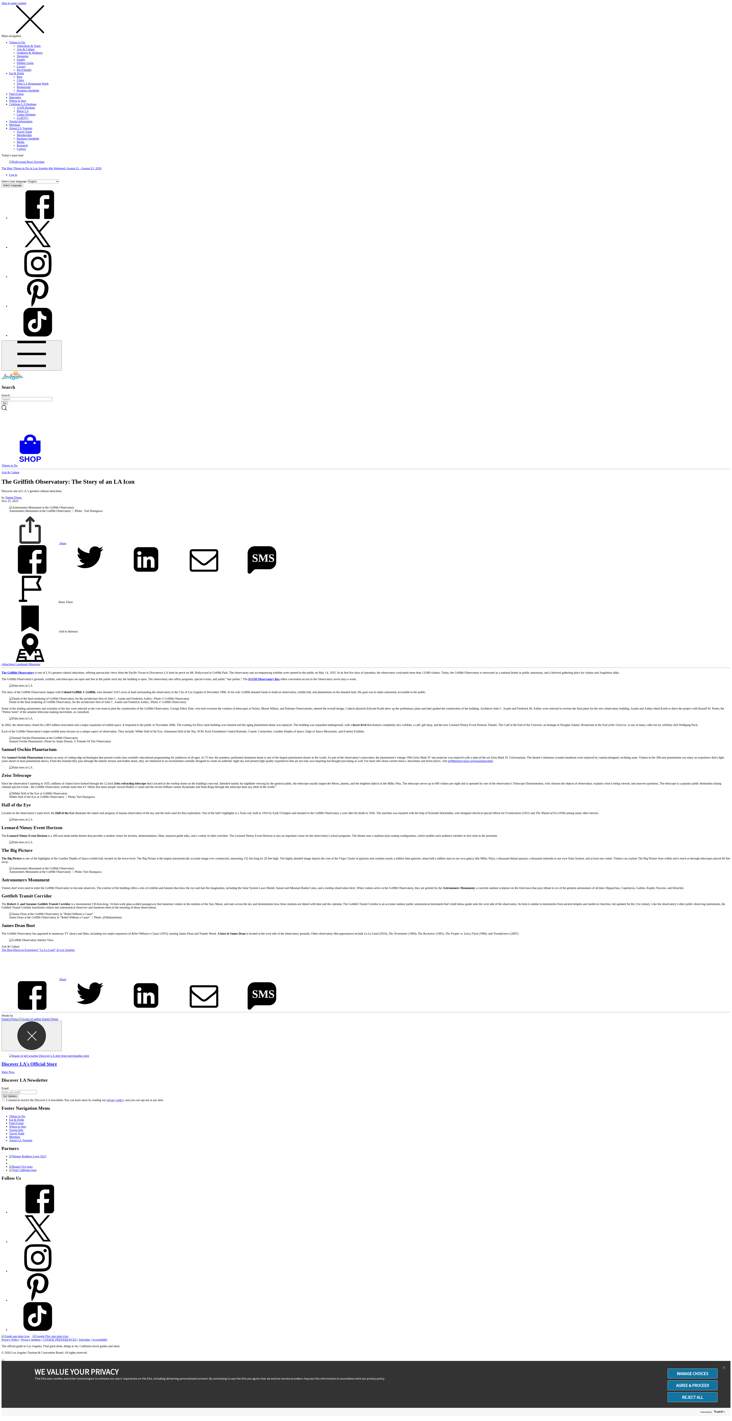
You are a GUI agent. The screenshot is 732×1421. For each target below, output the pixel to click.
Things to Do (17, 42)
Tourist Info (16, 1130)
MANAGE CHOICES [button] (692, 1373)
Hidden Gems (25, 63)
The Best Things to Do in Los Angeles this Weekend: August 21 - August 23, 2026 (51, 168)
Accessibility (100, 1339)
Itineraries (15, 97)
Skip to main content (14, 3)
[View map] (30, 660)
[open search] (366, 420)
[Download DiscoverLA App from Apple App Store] (16, 1336)
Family (21, 59)
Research (22, 145)
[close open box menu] (30, 32)
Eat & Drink (16, 73)
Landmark (22, 664)
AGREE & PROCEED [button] (692, 1385)
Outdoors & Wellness (30, 52)
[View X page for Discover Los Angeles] (37, 247)
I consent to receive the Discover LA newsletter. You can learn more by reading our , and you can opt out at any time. (85, 1100)
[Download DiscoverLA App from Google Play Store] (50, 1336)
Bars (19, 76)
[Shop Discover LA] (32, 462)
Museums (34, 664)
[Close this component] (32, 1036)
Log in (13, 174)
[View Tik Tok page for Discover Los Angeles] (37, 335)
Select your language (14, 181)
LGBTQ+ (23, 118)
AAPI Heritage (26, 107)
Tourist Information (20, 121)
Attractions (8, 664)
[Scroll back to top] (3, 1360)
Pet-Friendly (24, 70)
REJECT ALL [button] (692, 1397)
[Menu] (32, 355)
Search (6, 395)
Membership (24, 135)
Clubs (20, 80)
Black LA (23, 111)
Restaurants (24, 87)
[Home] (12, 379)
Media (20, 142)
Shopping (22, 56)
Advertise (84, 1339)
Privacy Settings (31, 1339)
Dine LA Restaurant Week (33, 83)
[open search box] (366, 420)
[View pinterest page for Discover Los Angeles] (37, 306)
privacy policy (115, 1100)
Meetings (14, 124)
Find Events (16, 94)
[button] (724, 1367)
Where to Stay (17, 100)
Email (5, 1088)
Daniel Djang (13, 497)
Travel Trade (24, 131)
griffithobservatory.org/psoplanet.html (470, 761)
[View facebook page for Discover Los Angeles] (37, 218)
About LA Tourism (20, 128)
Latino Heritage (26, 114)
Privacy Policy (10, 1339)
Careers (21, 148)
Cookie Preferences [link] (60, 1339)
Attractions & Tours (29, 45)
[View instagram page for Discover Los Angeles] (37, 276)
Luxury (21, 66)
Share (62, 543)
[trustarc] (719, 1412)
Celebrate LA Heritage (22, 104)
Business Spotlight (28, 90)
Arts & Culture (26, 49)
